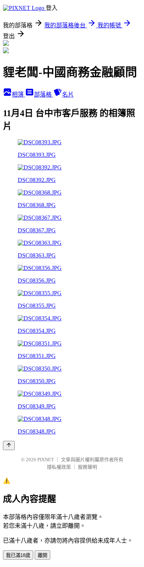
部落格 (43, 94)
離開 (42, 555)
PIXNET (45, 459)
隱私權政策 (59, 467)
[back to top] (9, 445)
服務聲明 (87, 467)
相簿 (18, 94)
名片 (68, 94)
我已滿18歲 (18, 555)
